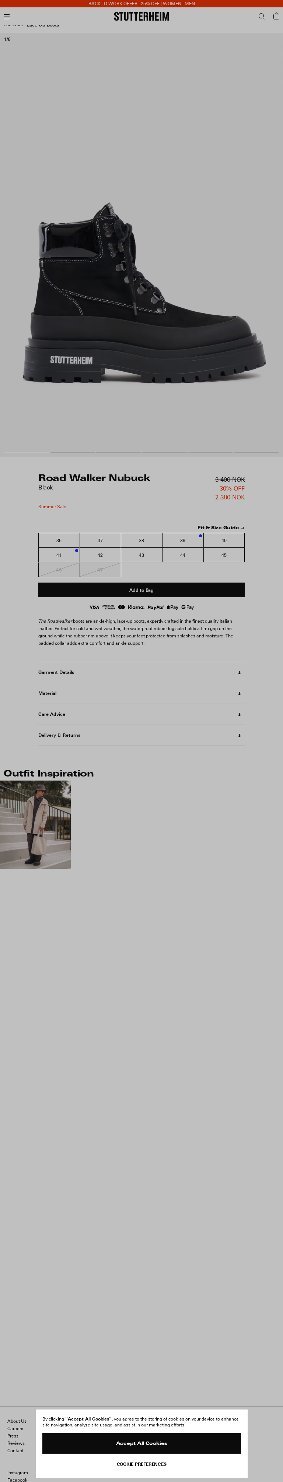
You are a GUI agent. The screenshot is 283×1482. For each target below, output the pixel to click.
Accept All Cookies (141, 1444)
